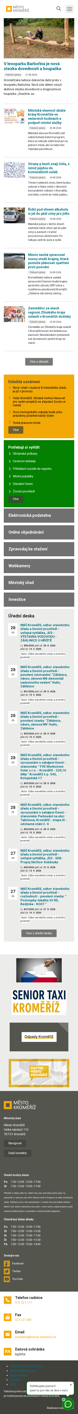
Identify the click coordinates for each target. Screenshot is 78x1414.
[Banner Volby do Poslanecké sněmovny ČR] (39, 970)
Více (16, 430)
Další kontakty (17, 1153)
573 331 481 (23, 1320)
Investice (17, 599)
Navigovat (15, 1143)
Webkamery (19, 565)
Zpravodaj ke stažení (28, 549)
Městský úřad (21, 582)
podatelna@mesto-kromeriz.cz (35, 1337)
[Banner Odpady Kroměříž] (39, 1037)
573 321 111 (23, 1302)
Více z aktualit (39, 361)
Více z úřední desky (39, 933)
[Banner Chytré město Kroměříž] (39, 1073)
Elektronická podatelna (30, 515)
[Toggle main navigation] (69, 9)
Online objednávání (26, 532)
